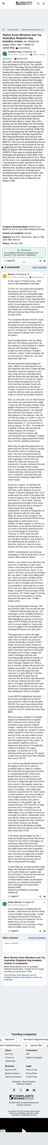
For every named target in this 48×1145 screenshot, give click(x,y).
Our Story (9, 1054)
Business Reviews (24, 1084)
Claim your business (13, 1077)
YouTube (27, 1090)
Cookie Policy (31, 1077)
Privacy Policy (31, 1073)
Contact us (9, 1058)
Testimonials (10, 1061)
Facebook (14, 1090)
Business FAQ (10, 1070)
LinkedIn (34, 1090)
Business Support (12, 1073)
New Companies (28, 1082)
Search (38, 3)
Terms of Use (31, 1070)
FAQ (27, 1054)
